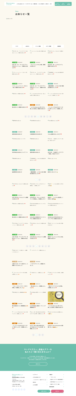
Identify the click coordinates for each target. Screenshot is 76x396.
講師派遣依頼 (51, 386)
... (28, 116)
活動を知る (35, 3)
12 (41, 116)
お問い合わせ (44, 391)
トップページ (35, 374)
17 (48, 246)
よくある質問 (35, 384)
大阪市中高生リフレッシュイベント (56, 381)
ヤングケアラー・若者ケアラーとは (40, 379)
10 (34, 116)
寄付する (57, 391)
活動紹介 (50, 374)
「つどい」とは (53, 377)
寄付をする (38, 364)
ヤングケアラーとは (28, 3)
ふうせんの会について (20, 3)
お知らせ (47, 3)
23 (50, 116)
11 (38, 116)
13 (44, 116)
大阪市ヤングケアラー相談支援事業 (56, 379)
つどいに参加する (41, 3)
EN (50, 3)
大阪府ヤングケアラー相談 (54, 384)
